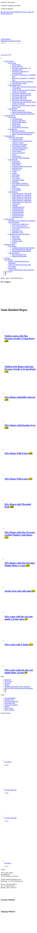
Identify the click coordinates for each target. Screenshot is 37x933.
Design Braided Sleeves (19, 122)
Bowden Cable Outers (19, 120)
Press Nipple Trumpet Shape (20, 185)
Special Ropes (16, 64)
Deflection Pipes (17, 168)
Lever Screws (16, 178)
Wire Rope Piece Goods (19, 83)
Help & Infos (8, 259)
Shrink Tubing (16, 126)
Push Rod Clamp (17, 241)
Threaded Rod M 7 (18, 214)
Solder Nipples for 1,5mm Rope (21, 195)
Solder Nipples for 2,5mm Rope (21, 198)
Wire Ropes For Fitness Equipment (22, 81)
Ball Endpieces (16, 163)
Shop (7, 278)
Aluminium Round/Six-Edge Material (23, 248)
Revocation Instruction (11, 701)
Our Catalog (12, 266)
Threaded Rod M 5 (18, 210)
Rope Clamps (16, 188)
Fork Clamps (16, 175)
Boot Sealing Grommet (19, 146)
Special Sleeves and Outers (20, 127)
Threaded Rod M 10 (18, 207)
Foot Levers (15, 236)
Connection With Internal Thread (22, 166)
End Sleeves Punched (18, 149)
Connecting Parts (10, 136)
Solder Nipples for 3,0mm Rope (21, 200)
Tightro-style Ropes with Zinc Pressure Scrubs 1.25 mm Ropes (23, 91)
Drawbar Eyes (16, 170)
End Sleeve (8, 762)
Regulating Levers (17, 232)
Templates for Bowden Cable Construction (21, 270)
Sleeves (14, 154)
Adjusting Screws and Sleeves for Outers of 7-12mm (22, 141)
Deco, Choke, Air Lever (19, 226)
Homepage (8, 680)
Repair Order (12, 268)
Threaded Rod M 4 (18, 209)
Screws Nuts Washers (18, 153)
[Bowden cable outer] (19, 788)
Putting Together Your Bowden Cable (19, 265)
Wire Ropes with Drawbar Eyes (21, 95)
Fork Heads (15, 176)
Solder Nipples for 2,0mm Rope (21, 197)
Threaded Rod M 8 (18, 215)
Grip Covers (16, 229)
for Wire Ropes (12, 159)
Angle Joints (16, 161)
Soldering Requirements (19, 256)
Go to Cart (4, 55)
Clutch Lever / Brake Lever (20, 224)
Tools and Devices (13, 253)
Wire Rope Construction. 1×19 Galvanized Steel (21, 69)
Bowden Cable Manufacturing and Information (19, 688)
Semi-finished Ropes (14, 85)
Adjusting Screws (17, 139)
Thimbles (15, 205)
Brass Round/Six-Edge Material (21, 249)
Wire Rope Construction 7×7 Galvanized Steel (20, 72)
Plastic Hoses (16, 124)
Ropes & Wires (9, 61)
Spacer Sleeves (16, 156)
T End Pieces (16, 203)
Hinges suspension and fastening (22, 112)
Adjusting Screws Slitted (19, 144)
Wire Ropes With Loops (19, 98)
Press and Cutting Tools (19, 254)
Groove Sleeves (17, 151)
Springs (14, 242)
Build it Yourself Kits (18, 110)
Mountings (15, 181)
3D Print (7, 258)
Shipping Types (9, 700)
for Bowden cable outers (15, 137)
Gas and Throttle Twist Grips (21, 227)
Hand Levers (16, 237)
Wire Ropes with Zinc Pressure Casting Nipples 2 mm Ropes (24, 102)
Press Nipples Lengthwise (20, 183)
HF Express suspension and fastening (23, 114)
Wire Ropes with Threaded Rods (22, 100)
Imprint (7, 685)
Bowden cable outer (11, 790)
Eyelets (14, 171)
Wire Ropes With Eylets (19, 97)
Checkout (7, 683)
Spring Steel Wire (17, 66)
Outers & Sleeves (10, 115)
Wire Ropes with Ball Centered (21, 93)
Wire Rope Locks (17, 217)
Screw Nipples (16, 190)
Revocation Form (10, 703)
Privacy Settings (9, 710)
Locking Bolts (16, 239)
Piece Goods (12, 63)
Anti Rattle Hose (17, 119)
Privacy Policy (9, 708)
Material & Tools (10, 244)
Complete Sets (12, 109)
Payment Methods (10, 698)
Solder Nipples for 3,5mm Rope (21, 202)
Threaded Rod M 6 (18, 212)
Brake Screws (16, 165)
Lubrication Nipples (18, 180)
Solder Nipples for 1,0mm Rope (21, 193)
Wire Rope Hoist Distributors (21, 158)
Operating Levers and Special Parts (18, 234)
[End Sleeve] (19, 760)
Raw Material (12, 246)
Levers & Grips (9, 219)
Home (2, 278)
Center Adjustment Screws (20, 148)
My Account (8, 271)
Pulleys (14, 187)
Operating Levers (17, 231)
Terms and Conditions (11, 705)
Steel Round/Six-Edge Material (21, 251)
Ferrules (14, 173)
